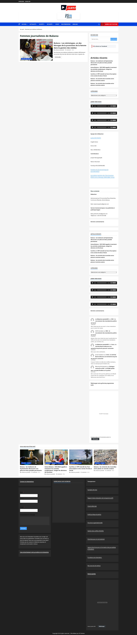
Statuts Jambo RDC (92, 626)
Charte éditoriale (92, 506)
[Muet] (111, 106)
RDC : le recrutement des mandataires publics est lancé (104, 321)
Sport (57, 24)
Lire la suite (58, 57)
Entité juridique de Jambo (94, 514)
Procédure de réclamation (95, 557)
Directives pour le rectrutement (96, 539)
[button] (19, 24)
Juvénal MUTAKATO (96, 138)
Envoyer (23, 528)
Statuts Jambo (92, 574)
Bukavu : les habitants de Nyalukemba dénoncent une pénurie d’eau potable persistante (102, 62)
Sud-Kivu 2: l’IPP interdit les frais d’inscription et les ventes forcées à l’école (80, 468)
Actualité (33, 24)
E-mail (22, 507)
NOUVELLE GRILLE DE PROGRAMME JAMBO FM (101, 437)
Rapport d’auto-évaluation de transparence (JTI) (100, 498)
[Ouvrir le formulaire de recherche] (99, 24)
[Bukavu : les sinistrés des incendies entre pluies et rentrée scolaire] (105, 457)
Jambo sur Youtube (111, 24)
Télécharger (95, 439)
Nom (21, 503)
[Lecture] (92, 106)
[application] (104, 106)
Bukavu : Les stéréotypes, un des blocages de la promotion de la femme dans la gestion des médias (36, 50)
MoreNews (74, 633)
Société (41, 24)
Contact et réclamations (27, 481)
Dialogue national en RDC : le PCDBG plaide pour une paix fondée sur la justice (102, 368)
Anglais (75, 24)
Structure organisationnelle (95, 522)
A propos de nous (92, 489)
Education (54, 463)
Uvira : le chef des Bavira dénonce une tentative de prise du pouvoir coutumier (103, 346)
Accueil (24, 24)
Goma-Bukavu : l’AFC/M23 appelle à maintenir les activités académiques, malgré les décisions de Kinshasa (104, 69)
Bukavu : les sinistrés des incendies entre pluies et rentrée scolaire (105, 467)
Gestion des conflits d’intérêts (96, 531)
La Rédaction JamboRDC (59, 50)
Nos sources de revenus (94, 565)
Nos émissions (65, 24)
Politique (29, 58)
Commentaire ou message (27, 514)
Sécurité (49, 24)
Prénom (22, 498)
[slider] (114, 106)
